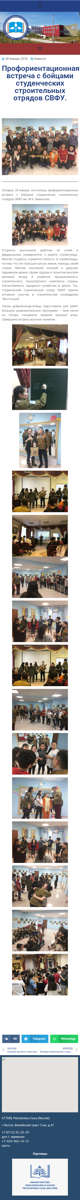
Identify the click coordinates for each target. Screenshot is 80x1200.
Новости (40, 59)
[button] (40, 5)
